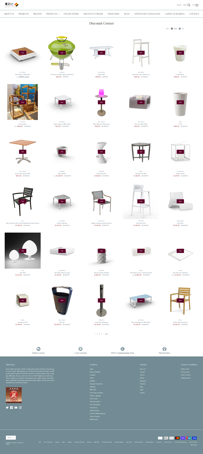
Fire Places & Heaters (96, 393)
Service (142, 375)
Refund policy (94, 419)
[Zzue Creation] (12, 5)
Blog (141, 387)
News (141, 390)
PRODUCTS (51, 13)
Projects (142, 372)
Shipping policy (186, 378)
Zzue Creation (13, 443)
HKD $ (9, 438)
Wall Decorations (95, 402)
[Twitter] (7, 407)
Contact (142, 393)
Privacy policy (185, 372)
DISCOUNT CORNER (93, 13)
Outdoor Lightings (95, 396)
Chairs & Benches (95, 372)
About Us (143, 369)
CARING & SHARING (175, 13)
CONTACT (194, 13)
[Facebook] (11, 407)
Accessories (93, 408)
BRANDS (37, 13)
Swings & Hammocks (96, 384)
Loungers (92, 375)
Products (142, 384)
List (183, 29)
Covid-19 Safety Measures (97, 413)
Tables (92, 378)
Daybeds (92, 381)
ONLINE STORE (71, 13)
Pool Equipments (95, 405)
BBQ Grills (93, 390)
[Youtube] (16, 407)
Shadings (92, 387)
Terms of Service (95, 416)
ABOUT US (9, 13)
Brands (142, 378)
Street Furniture (94, 411)
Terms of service (186, 375)
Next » (107, 334)
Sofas (91, 369)
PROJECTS (24, 13)
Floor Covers (94, 399)
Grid (175, 29)
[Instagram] (20, 407)
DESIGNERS (113, 13)
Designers (143, 381)
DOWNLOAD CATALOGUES (147, 13)
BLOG (127, 13)
